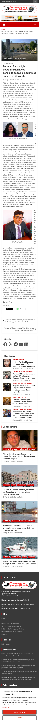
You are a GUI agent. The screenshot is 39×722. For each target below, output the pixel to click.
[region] (19, 705)
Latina (21, 360)
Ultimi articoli (10, 356)
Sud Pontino (28, 383)
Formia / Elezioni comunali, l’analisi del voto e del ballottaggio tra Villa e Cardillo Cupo (20, 321)
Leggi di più (6, 707)
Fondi (21, 383)
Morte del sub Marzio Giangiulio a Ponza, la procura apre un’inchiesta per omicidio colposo (19, 456)
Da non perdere (10, 427)
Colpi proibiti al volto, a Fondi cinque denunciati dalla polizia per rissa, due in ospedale (23, 389)
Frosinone (29, 371)
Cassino (15, 371)
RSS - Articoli (6, 644)
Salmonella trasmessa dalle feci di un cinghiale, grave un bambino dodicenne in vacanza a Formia (19, 527)
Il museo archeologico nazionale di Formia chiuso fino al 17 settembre (23, 402)
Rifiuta (20, 717)
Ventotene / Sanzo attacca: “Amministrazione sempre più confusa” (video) (19, 329)
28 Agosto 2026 (8, 533)
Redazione (27, 380)
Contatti (4, 634)
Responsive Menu (35, 1)
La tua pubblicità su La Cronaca (12, 632)
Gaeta (14, 409)
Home (4, 618)
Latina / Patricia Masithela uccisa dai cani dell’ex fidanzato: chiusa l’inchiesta (23, 364)
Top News (31, 449)
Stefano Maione (29, 368)
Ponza (24, 449)
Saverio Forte (18, 80)
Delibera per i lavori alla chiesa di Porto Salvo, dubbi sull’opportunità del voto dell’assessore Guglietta (23, 415)
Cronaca (15, 360)
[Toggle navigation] (4, 24)
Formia (14, 397)
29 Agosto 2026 (17, 368)
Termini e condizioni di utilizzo (11, 626)
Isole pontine (16, 449)
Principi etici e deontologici (10, 623)
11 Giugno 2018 (8, 80)
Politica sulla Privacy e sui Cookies (13, 629)
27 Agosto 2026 (8, 566)
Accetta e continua (20, 712)
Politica (20, 409)
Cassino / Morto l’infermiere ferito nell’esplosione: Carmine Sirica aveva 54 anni (23, 376)
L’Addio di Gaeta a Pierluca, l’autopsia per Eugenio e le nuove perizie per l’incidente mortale (18, 492)
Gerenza (4, 621)
